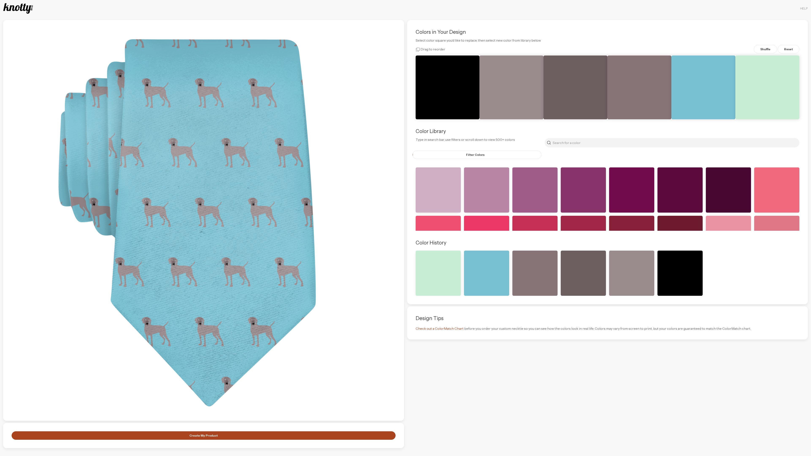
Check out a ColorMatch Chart (440, 328)
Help (804, 8)
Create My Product (203, 435)
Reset (788, 49)
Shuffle (765, 49)
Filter (475, 155)
